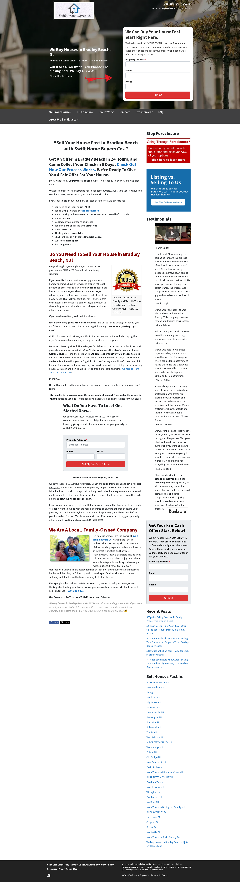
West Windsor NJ (155, 737)
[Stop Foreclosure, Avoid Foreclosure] (168, 150)
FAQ (160, 112)
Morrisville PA (153, 832)
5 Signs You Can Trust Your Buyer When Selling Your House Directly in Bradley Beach (166, 629)
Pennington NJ (154, 717)
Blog (75, 868)
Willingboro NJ (154, 792)
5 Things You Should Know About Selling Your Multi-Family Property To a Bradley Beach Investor (167, 663)
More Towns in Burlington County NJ (165, 807)
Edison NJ (151, 752)
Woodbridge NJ (154, 747)
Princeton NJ (153, 722)
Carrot (165, 875)
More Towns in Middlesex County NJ (165, 772)
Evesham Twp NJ (155, 782)
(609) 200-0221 (75, 591)
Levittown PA (153, 817)
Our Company (84, 112)
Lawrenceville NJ (155, 712)
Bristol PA (151, 827)
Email (128, 70)
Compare (124, 112)
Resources (52, 868)
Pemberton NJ (154, 797)
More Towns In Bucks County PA (163, 837)
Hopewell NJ (153, 707)
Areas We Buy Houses (62, 119)
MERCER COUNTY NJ (157, 682)
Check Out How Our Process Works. (93, 167)
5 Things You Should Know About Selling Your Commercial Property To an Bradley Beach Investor (167, 642)
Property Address (135, 59)
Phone (128, 81)
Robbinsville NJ (154, 727)
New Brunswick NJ (156, 762)
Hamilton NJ (153, 697)
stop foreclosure (89, 210)
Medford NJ (152, 802)
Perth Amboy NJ (154, 767)
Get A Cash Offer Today (164, 8)
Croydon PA (152, 822)
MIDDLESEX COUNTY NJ (159, 742)
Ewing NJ (151, 692)
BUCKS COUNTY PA (156, 812)
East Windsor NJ (155, 687)
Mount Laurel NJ (155, 787)
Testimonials (143, 112)
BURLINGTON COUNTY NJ (160, 777)
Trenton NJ (152, 732)
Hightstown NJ (154, 702)
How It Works (106, 112)
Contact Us (185, 8)
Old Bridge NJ (153, 757)
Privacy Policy (65, 868)
